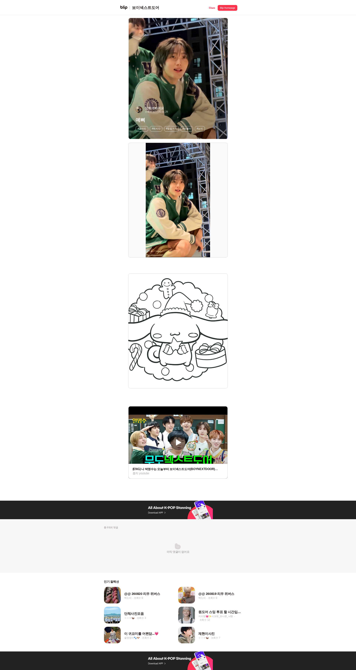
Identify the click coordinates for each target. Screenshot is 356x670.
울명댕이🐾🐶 (132, 637)
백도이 (127, 598)
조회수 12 (205, 619)
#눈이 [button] (200, 128)
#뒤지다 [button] (156, 128)
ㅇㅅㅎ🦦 (129, 618)
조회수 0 (138, 598)
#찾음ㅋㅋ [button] (171, 128)
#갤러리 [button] (142, 128)
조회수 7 (215, 637)
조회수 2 (146, 637)
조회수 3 (141, 618)
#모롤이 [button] (187, 128)
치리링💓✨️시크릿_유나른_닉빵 (215, 616)
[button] (212, 7)
